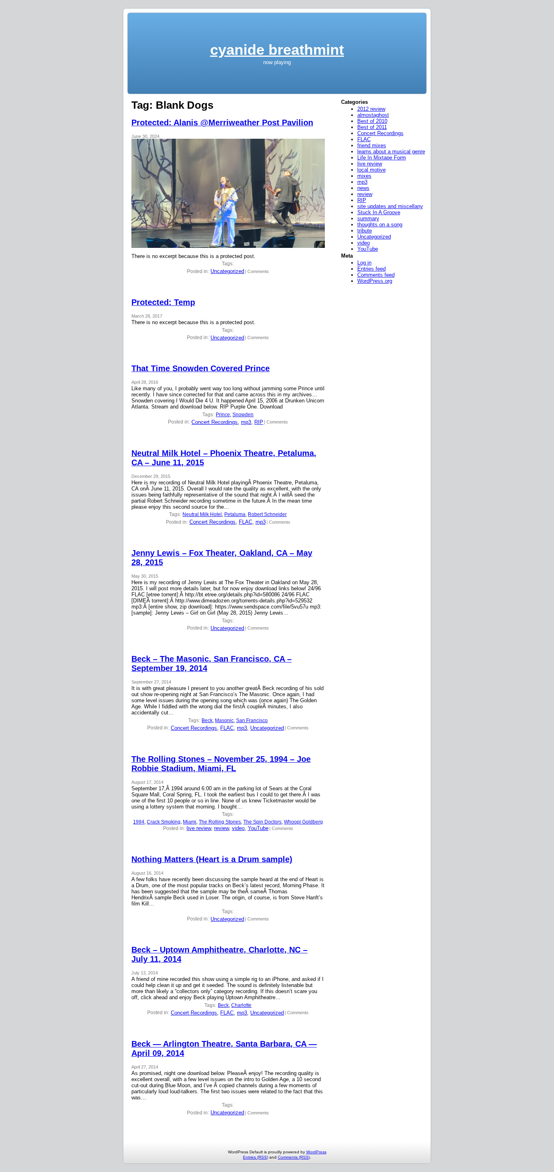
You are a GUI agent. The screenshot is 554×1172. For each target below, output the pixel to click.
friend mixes (371, 145)
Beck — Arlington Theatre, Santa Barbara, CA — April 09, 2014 (224, 1048)
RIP (258, 422)
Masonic (224, 720)
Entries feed (371, 269)
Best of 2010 (372, 121)
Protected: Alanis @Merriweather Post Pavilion (222, 122)
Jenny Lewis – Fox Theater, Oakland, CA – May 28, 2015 (221, 557)
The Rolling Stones (220, 822)
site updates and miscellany (390, 206)
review (221, 828)
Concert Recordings (214, 422)
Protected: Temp (163, 302)
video (238, 828)
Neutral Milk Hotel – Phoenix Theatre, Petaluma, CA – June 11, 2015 (223, 458)
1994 (138, 822)
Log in (364, 263)
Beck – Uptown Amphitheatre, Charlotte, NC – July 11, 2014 (219, 954)
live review (199, 828)
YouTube (258, 828)
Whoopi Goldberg (303, 822)
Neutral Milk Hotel (202, 514)
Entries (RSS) (255, 1157)
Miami (189, 822)
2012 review (371, 109)
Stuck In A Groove (378, 212)
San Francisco (252, 720)
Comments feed (376, 275)
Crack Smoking (163, 822)
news (363, 188)
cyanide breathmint (277, 49)
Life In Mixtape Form (381, 158)
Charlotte (241, 1005)
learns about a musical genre (391, 151)
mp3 (246, 422)
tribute (364, 231)
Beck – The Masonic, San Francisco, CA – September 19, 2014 (211, 663)
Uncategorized (227, 271)
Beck (207, 720)
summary (368, 218)
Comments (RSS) (294, 1157)
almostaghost (373, 115)
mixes (364, 176)
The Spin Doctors (262, 822)
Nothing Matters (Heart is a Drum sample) (211, 859)
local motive (371, 170)
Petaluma (234, 514)
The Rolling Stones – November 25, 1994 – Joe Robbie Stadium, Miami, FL (221, 764)
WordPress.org (374, 281)
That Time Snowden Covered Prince (200, 368)
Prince (223, 414)
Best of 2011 (372, 127)
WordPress (316, 1152)
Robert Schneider (267, 514)
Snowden (242, 414)
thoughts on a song (379, 224)
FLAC (245, 522)
